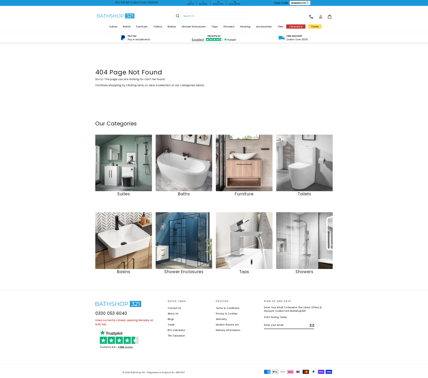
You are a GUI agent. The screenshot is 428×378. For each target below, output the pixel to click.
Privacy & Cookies (227, 313)
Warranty (221, 319)
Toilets (157, 26)
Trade (171, 324)
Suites (113, 26)
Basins (172, 26)
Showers (228, 26)
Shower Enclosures (194, 26)
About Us (173, 313)
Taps (214, 26)
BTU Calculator (176, 330)
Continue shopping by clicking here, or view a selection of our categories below (149, 85)
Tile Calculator (176, 335)
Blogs (171, 319)
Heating (245, 26)
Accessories (264, 26)
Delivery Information (228, 330)
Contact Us (174, 308)
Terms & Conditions (227, 308)
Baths (127, 26)
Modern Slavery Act (227, 324)
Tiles (280, 26)
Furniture (141, 26)
